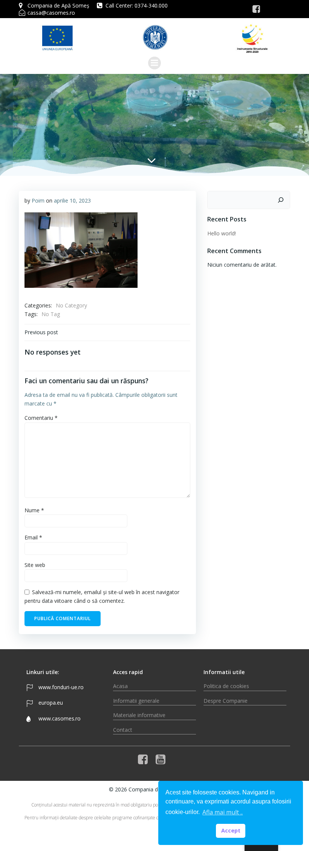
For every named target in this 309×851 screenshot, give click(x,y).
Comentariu (41, 417)
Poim (38, 200)
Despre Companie (225, 700)
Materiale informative (139, 715)
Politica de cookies (226, 686)
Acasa (120, 686)
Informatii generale (136, 700)
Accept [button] (230, 830)
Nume (34, 510)
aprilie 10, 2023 (72, 200)
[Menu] (154, 63)
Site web (34, 564)
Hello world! (221, 233)
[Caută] (281, 200)
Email (33, 537)
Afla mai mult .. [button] (222, 812)
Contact (122, 729)
